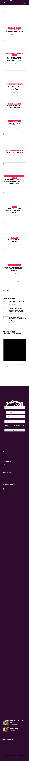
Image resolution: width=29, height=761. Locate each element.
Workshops (14, 29)
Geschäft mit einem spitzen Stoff (14, 153)
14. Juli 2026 (12, 305)
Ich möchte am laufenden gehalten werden (15, 426)
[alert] (14, 352)
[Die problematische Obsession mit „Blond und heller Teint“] (14, 82)
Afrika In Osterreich (14, 103)
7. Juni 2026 (12, 322)
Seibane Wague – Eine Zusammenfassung (14, 106)
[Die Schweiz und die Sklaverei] (14, 234)
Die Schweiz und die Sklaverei (14, 240)
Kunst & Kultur (18, 53)
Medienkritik (18, 84)
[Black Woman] (6, 729)
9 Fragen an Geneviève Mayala (14, 124)
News (14, 55)
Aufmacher (11, 28)
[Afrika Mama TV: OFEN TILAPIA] (6, 722)
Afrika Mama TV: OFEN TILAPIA (16, 721)
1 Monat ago (14, 34)
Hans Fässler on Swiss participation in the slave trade (14, 210)
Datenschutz (7, 461)
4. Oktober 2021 (14, 724)
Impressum (6, 464)
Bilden (18, 28)
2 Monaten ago (15, 63)
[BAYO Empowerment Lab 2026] (14, 24)
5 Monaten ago (14, 128)
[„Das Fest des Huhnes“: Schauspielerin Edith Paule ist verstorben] (5, 310)
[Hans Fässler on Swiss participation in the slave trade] (14, 205)
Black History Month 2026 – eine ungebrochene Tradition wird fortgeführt (14, 181)
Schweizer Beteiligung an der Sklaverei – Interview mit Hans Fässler (14, 269)
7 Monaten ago (15, 186)
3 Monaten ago (15, 92)
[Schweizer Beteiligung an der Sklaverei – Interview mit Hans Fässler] (14, 263)
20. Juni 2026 (12, 313)
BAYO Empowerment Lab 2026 (14, 31)
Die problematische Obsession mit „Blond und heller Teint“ (14, 88)
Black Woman (14, 729)
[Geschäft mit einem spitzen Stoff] (14, 146)
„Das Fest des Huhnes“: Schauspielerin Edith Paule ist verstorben (14, 59)
